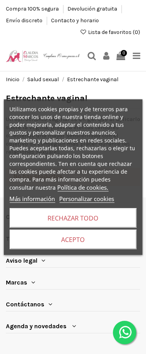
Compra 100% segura (33, 8)
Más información (32, 198)
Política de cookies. (82, 187)
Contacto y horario (75, 20)
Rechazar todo (73, 217)
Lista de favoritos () (113, 32)
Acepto (73, 239)
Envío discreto (25, 20)
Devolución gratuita (92, 8)
